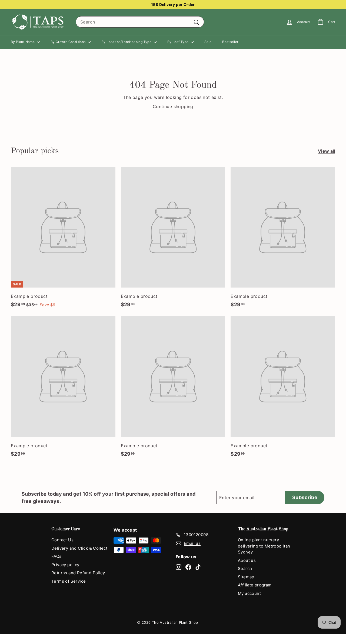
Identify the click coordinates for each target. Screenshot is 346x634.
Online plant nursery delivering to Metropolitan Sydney (264, 546)
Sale (208, 42)
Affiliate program (255, 585)
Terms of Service (68, 581)
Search (245, 568)
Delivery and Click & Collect (79, 548)
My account (249, 593)
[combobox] (140, 22)
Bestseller (230, 42)
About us (247, 560)
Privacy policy (65, 564)
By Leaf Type (178, 42)
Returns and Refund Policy (78, 572)
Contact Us (62, 539)
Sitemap (246, 576)
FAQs (56, 556)
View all (326, 151)
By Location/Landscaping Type (126, 42)
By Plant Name (23, 42)
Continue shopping (173, 106)
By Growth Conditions (68, 42)
